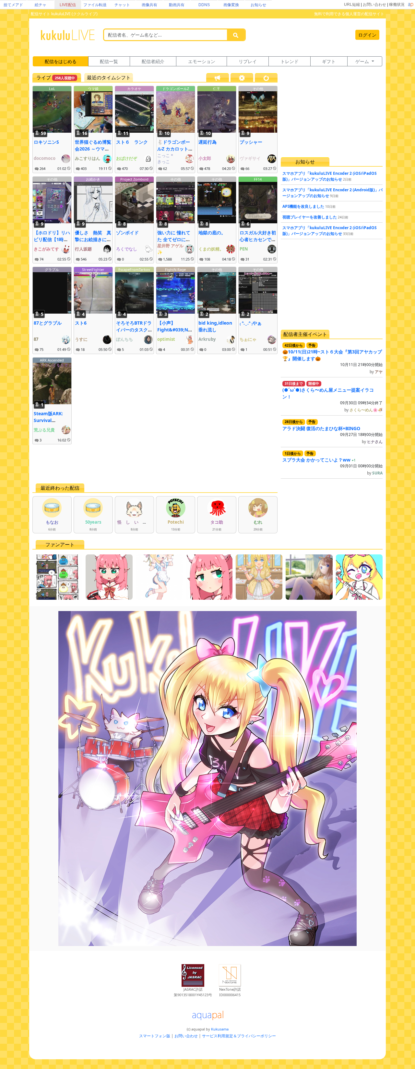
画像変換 (231, 5)
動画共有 (176, 5)
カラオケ (134, 88)
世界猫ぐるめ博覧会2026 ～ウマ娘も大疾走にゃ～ (93, 149)
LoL (52, 88)
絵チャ (40, 5)
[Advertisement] (155, 463)
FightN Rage (175, 269)
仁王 (216, 88)
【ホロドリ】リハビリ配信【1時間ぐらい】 (52, 239)
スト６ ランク (132, 142)
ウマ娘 (93, 88)
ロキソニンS (46, 142)
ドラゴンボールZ (175, 88)
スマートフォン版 (154, 1036)
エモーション (201, 61)
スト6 (81, 323)
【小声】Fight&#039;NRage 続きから (175, 330)
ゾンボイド (127, 232)
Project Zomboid (134, 179)
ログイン (367, 35)
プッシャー (251, 142)
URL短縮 (352, 4)
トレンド (289, 61)
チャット (122, 5)
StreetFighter (93, 269)
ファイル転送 (95, 5)
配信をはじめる (61, 61)
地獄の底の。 (212, 232)
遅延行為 (207, 142)
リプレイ (248, 61)
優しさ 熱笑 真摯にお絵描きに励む (93, 239)
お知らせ (258, 5)
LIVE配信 (68, 5)
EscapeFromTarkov (134, 269)
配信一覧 (109, 61)
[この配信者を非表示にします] (68, 168)
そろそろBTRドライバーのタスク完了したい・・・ (134, 330)
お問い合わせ (374, 4)
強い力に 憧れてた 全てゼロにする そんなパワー (173, 239)
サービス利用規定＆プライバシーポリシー (239, 1036)
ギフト (329, 61)
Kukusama (220, 1029)
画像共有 (149, 5)
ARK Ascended (52, 360)
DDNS (204, 5)
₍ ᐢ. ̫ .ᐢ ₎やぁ (251, 323)
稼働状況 (397, 4)
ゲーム (362, 61)
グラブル (52, 269)
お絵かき (93, 179)
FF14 (258, 179)
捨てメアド (13, 5)
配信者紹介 (153, 61)
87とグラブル (48, 323)
